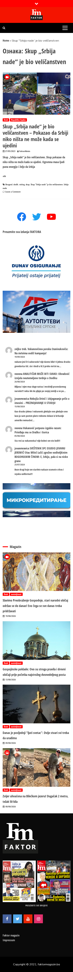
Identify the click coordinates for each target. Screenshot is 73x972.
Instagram (38, 918)
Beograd (8, 184)
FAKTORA (35, 232)
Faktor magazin (11, 935)
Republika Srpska (18, 119)
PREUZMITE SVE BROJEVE (36, 905)
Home (6, 40)
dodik (15, 184)
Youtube (28, 918)
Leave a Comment (13, 191)
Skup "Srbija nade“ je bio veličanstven (47, 184)
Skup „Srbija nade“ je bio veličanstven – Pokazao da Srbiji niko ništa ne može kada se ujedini (35, 136)
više (4, 176)
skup (28, 184)
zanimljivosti (16, 594)
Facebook (7, 918)
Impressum (9, 940)
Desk (6, 119)
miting (22, 184)
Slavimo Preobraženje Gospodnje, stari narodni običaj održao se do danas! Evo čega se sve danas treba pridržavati (35, 605)
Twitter (17, 918)
